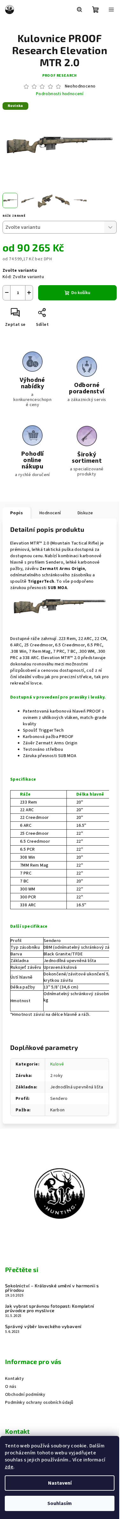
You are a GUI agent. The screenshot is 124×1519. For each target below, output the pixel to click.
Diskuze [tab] (85, 513)
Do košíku (80, 293)
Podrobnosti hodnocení (59, 94)
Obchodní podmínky (25, 1394)
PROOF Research (59, 75)
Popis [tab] (16, 513)
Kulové (57, 1064)
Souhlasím (59, 1503)
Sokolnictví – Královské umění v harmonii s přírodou (52, 1287)
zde (9, 1466)
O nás (10, 1386)
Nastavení (60, 1483)
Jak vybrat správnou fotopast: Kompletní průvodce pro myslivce (49, 1308)
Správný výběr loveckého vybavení (43, 1326)
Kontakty (14, 1378)
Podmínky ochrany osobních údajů (39, 1402)
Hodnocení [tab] (50, 513)
